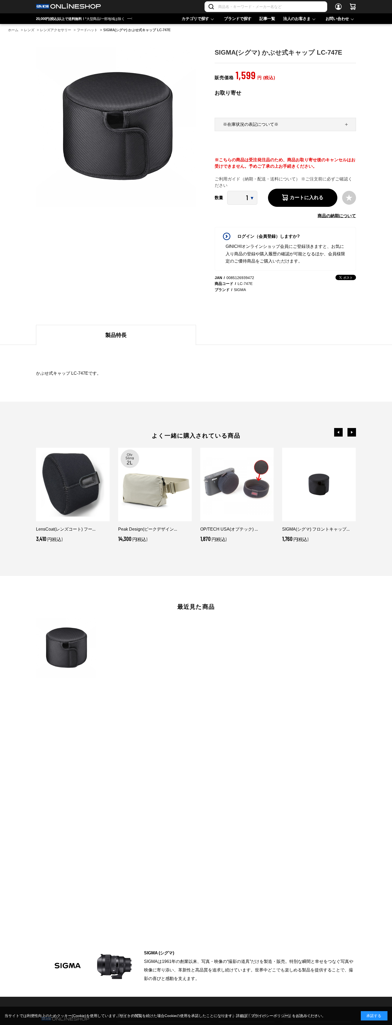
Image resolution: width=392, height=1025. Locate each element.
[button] (338, 432)
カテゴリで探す (195, 18)
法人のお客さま (297, 18)
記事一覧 (267, 18)
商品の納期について (337, 215)
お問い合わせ (337, 18)
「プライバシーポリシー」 (269, 1016)
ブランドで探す (237, 18)
